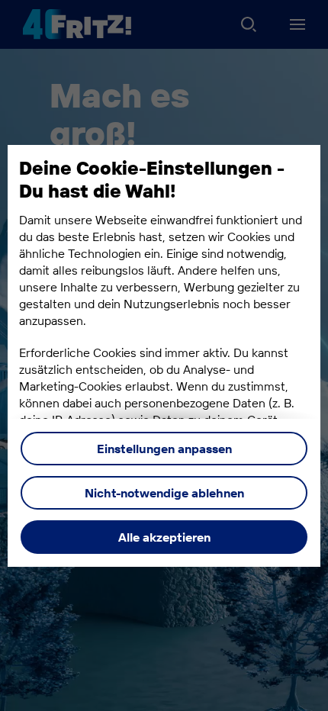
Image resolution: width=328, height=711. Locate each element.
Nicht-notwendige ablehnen (164, 492)
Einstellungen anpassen (164, 448)
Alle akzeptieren (164, 537)
